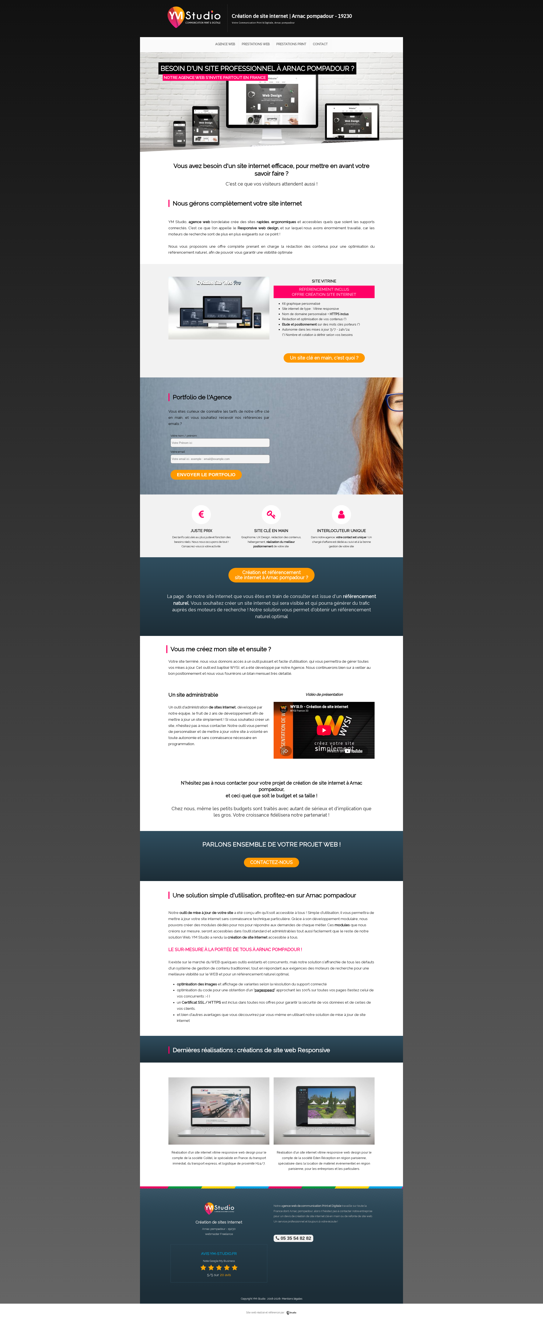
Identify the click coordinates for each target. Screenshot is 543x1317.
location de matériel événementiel (331, 1163)
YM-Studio (259, 1298)
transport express (204, 1163)
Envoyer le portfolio (206, 474)
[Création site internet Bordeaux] (194, 31)
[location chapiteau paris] (324, 1143)
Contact (320, 44)
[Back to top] (534, 1305)
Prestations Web (256, 44)
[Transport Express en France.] (218, 1143)
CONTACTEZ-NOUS (271, 862)
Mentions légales (292, 1298)
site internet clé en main (325, 1216)
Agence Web (225, 44)
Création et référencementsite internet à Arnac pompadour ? (271, 575)
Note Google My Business (219, 1261)
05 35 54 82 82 (295, 1238)
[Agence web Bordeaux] (219, 1216)
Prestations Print (291, 44)
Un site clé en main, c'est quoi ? (324, 357)
